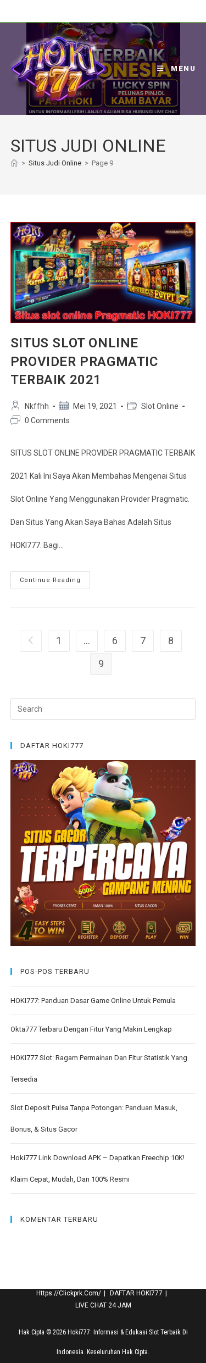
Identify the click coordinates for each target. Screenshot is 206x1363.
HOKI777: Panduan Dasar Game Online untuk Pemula (93, 1000)
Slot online (160, 406)
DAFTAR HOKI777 (136, 1293)
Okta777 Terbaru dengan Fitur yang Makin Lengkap (91, 1029)
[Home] (14, 163)
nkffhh (37, 406)
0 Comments (47, 420)
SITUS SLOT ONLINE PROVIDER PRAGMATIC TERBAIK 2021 (84, 361)
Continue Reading (55, 582)
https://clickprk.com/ (68, 1293)
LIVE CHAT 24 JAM (103, 1305)
